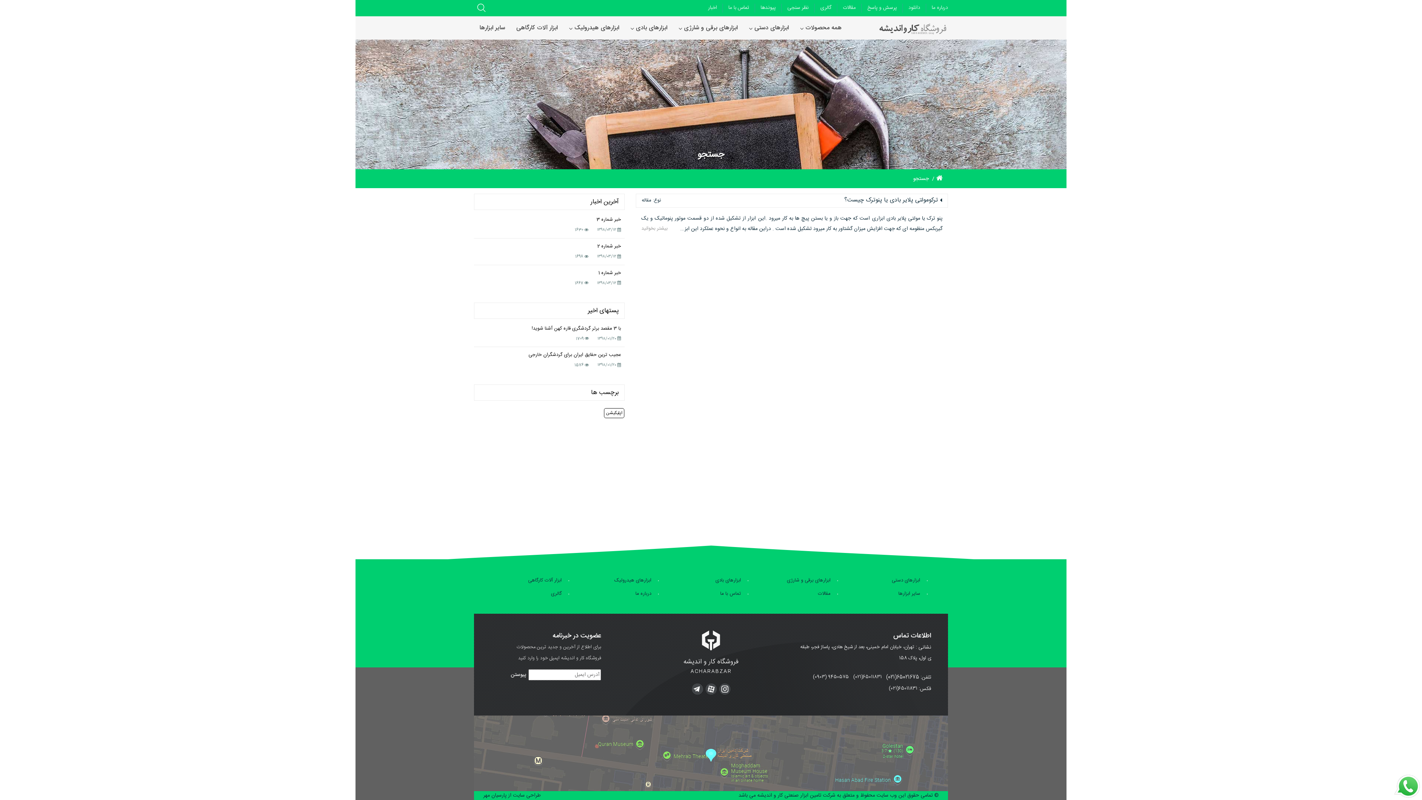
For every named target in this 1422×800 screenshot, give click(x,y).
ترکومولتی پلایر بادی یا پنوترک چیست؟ (891, 200)
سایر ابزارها (909, 594)
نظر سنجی (798, 8)
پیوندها (768, 8)
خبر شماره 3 (609, 220)
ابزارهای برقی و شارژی (809, 580)
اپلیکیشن (614, 413)
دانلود (914, 8)
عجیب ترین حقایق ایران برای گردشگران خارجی (574, 355)
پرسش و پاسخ (882, 8)
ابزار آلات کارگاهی (545, 580)
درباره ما (940, 8)
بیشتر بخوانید (654, 228)
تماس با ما (738, 8)
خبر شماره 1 (609, 273)
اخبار (712, 8)
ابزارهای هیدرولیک (632, 580)
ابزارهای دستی (906, 580)
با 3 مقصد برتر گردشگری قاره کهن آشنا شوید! (576, 328)
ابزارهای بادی (728, 580)
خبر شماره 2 (609, 246)
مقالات (849, 8)
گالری (825, 8)
